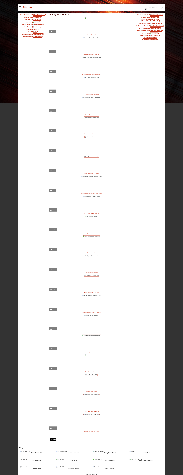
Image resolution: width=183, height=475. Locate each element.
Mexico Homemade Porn (26, 14)
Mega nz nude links (144, 35)
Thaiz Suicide (29, 22)
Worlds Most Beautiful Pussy (150, 37)
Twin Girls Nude (28, 19)
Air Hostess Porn (28, 17)
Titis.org (27, 7)
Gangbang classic (27, 36)
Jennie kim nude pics (144, 28)
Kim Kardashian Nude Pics (142, 25)
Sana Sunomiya (28, 27)
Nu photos (53, 439)
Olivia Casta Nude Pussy (143, 30)
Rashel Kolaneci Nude (143, 23)
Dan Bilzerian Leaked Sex (143, 14)
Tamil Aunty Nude (145, 17)
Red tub (30, 31)
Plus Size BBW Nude (27, 24)
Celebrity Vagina (145, 33)
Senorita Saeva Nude (27, 34)
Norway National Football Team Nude (150, 19)
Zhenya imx (29, 29)
